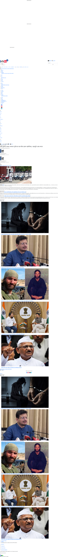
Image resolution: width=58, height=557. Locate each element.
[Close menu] (0, 110)
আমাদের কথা (2, 95)
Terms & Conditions (4, 549)
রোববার (2, 97)
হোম (1, 69)
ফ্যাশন (6, 73)
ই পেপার (2, 90)
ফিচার (1, 98)
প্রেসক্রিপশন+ (2, 73)
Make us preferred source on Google (5, 165)
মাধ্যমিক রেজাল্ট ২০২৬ (3, 100)
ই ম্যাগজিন (2, 91)
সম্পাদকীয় (1, 137)
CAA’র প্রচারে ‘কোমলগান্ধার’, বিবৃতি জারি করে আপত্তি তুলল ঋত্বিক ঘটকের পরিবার (17, 195)
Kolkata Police (2, 369)
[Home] (4, 61)
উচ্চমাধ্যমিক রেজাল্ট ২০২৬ (4, 101)
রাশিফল (13, 68)
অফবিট (2, 79)
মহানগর (3, 68)
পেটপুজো (8, 73)
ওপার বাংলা (2, 81)
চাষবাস (2, 88)
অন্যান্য (5, 77)
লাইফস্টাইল (11, 68)
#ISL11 (2, 70)
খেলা (7, 68)
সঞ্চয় (1, 78)
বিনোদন (9, 68)
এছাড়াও (1, 141)
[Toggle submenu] (0, 122)
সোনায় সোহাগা (2, 102)
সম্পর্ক (5, 73)
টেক (9, 73)
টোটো (10, 73)
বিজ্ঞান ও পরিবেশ (3, 87)
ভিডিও (0, 131)
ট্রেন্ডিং (2, 92)
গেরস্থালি (12, 73)
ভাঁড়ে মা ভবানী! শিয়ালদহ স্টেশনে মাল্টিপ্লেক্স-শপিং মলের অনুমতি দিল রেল (15, 192)
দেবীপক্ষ (2, 68)
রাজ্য (5, 68)
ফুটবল (3, 77)
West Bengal (10, 369)
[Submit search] (53, 64)
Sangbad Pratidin (3, 540)
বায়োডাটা (2, 86)
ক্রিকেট (2, 77)
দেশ (1, 75)
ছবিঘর (0, 128)
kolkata (2, 541)
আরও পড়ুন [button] (1, 373)
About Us (2, 544)
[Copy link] (1, 156)
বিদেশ (6, 68)
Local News (6, 369)
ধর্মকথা (2, 80)
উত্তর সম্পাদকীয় (5, 95)
